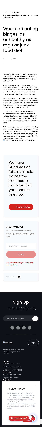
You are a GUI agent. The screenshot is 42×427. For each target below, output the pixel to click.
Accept (27, 420)
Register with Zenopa (10, 378)
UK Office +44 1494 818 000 (12, 370)
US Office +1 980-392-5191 (12, 364)
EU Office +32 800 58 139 (11, 367)
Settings (15, 420)
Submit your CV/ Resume (12, 375)
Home (5, 12)
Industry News (15, 12)
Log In (33, 342)
